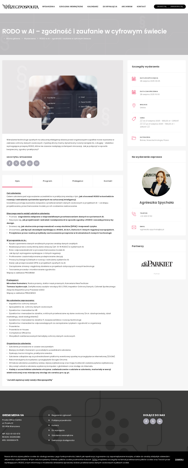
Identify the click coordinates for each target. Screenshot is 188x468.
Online (143, 107)
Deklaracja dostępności (63, 440)
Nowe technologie (155, 140)
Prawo (166, 140)
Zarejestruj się (176, 6)
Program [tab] (47, 181)
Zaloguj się (161, 6)
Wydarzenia (48, 6)
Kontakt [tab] (108, 181)
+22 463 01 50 (146, 216)
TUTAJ (95, 459)
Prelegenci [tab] (77, 181)
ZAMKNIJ (179, 459)
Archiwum (127, 6)
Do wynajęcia (110, 6)
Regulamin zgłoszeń (61, 415)
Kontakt (141, 6)
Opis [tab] (17, 181)
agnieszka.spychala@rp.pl (152, 229)
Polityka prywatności (61, 420)
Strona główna (13, 38)
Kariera (55, 425)
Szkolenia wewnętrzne (71, 6)
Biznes (143, 140)
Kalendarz (92, 6)
